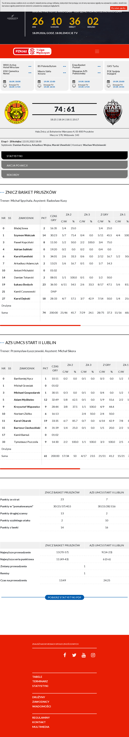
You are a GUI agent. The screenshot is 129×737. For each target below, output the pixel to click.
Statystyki (15, 156)
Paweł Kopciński (23, 242)
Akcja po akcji (17, 165)
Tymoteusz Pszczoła (26, 441)
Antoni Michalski (24, 270)
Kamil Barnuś (21, 434)
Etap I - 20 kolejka (11, 141)
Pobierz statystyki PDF (64, 597)
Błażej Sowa (21, 228)
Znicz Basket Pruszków (30, 192)
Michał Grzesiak (23, 385)
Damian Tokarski (24, 277)
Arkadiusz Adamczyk (26, 263)
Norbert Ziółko (23, 413)
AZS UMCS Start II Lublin (30, 342)
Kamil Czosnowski (24, 291)
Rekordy (13, 174)
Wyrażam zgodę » (118, 8)
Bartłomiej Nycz (23, 378)
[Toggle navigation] (97, 51)
